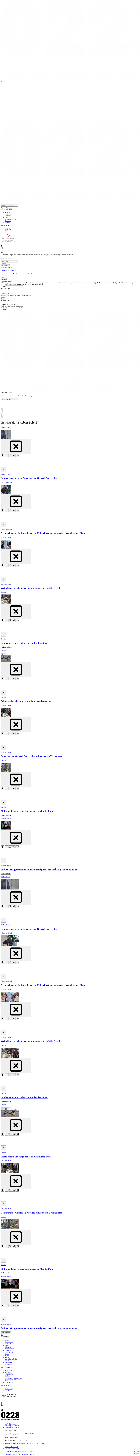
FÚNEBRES (9, 1382)
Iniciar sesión (5, 265)
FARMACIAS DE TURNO (13, 1379)
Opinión (7, 1355)
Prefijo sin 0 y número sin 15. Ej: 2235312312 (111, 283)
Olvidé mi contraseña (7, 267)
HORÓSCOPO (9, 1381)
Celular (3, 286)
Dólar (6, 214)
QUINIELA (8, 1370)
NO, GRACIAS (6, 399)
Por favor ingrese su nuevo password (12, 306)
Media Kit (8, 229)
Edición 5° (8, 1345)
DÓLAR (7, 1372)
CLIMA (7, 1376)
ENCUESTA (9, 1374)
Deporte (7, 1357)
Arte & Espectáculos (11, 1359)
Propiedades (8, 1362)
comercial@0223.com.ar (12, 1427)
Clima (6, 217)
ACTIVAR (14, 399)
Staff (6, 231)
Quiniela (7, 212)
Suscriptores (8, 1364)
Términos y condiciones (12, 1448)
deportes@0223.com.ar (12, 1426)
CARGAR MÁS (6, 873)
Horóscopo (8, 221)
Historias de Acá (9, 1349)
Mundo (7, 1354)
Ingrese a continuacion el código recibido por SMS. (16, 295)
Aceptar (4, 279)
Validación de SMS (6, 281)
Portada (7, 1340)
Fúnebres (7, 222)
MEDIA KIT (8, 1389)
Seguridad (8, 1343)
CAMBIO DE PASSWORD (9, 304)
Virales (7, 1361)
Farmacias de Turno (10, 219)
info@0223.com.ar (10, 1424)
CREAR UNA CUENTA (8, 270)
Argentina (8, 1350)
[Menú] (1, 81)
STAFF (7, 1390)
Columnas (8, 1347)
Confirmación (5, 293)
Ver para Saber (9, 1352)
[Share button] (3, 469)
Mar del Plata (9, 1342)
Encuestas (8, 216)
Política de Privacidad (11, 1447)
